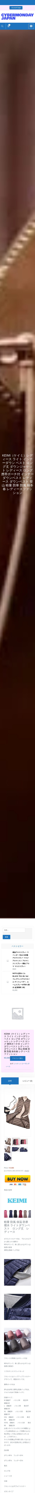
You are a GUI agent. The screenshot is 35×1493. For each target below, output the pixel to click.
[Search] (2, 26)
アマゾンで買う (17, 1058)
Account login (16, 7)
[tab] (10, 1080)
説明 (10, 1081)
